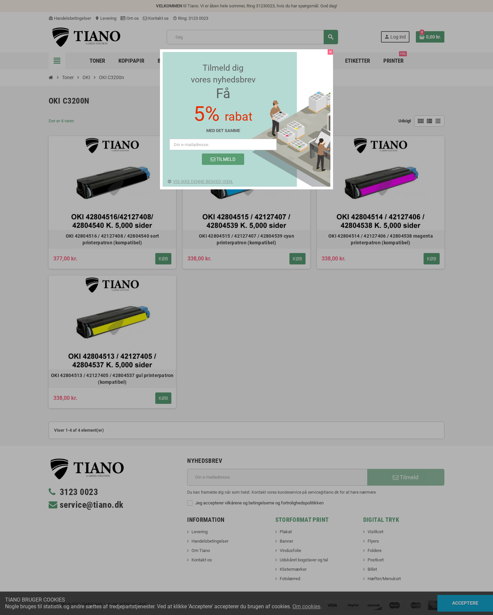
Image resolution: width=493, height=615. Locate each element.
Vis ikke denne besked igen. (203, 181)
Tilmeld (225, 159)
